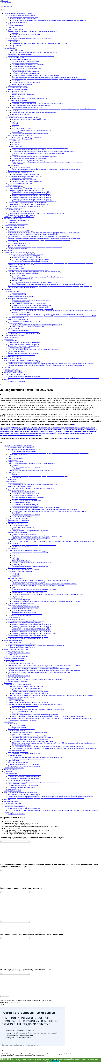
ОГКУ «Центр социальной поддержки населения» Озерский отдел (30, 38)
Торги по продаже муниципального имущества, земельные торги (34, 112)
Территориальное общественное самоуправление (20, 360)
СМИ (10, 24)
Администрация (9, 49)
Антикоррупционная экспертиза (19, 243)
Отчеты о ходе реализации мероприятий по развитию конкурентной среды (37, 325)
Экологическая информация (13, 372)
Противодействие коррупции (14, 227)
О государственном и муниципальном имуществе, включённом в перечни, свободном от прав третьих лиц (48, 314)
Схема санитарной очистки (17, 351)
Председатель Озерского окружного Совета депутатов (26, 188)
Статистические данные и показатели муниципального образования (31, 56)
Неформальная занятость (16, 317)
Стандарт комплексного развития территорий (23, 344)
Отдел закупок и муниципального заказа (25, 61)
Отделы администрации (16, 57)
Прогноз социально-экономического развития (23, 332)
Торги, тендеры (13, 110)
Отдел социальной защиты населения (24, 66)
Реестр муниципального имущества (20, 135)
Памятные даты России (16, 268)
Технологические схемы (20, 93)
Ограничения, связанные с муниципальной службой (29, 158)
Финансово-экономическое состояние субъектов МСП (30, 307)
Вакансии (15, 155)
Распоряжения (13, 116)
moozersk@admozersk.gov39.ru (15, 1004)
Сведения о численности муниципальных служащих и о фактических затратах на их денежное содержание (44, 238)
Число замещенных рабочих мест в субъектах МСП (29, 303)
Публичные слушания (15, 26)
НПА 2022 (15, 126)
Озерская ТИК (13, 40)
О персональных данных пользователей (25, 174)
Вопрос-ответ (8, 339)
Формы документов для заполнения (24, 179)
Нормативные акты (14, 210)
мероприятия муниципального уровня (25, 273)
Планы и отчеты (13, 241)
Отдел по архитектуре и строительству (25, 63)
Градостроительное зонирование (19, 348)
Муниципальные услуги (16, 91)
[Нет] (59, 1061)
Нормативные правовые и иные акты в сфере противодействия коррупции (33, 234)
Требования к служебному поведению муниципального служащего (34, 156)
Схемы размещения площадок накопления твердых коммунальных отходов (33, 349)
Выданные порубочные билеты (18, 87)
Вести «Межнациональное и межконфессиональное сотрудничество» (35, 282)
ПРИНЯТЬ (55, 1061)
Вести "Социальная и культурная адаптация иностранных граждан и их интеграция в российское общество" (48, 284)
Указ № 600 (16, 141)
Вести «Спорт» (17, 280)
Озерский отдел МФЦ (15, 29)
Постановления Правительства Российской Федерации (30, 259)
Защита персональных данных (18, 172)
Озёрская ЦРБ (12, 27)
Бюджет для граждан (19, 294)
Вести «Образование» (19, 275)
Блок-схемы (16, 36)
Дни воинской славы (15, 266)
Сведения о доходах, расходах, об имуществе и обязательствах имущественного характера (38, 236)
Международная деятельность (18, 319)
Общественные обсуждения (17, 86)
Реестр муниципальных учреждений (24, 18)
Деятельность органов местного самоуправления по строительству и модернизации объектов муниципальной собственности (54, 109)
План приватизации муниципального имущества (24, 137)
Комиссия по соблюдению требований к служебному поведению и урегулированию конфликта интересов (44, 233)
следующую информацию (69, 438)
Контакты (7, 379)
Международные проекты (12, 358)
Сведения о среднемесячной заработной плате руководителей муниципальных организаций (39, 240)
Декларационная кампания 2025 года (20, 231)
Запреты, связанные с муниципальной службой (28, 160)
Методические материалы (16, 245)
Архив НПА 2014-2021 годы (21, 128)
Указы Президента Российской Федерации (26, 256)
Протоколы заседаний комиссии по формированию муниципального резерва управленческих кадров (46, 169)
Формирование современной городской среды (23, 346)
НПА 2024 (15, 123)
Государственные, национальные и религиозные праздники (28, 270)
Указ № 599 (16, 142)
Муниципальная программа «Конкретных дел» (24, 107)
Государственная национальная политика (18, 252)
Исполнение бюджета (19, 293)
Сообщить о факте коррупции (18, 248)
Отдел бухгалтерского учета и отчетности (26, 72)
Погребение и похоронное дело (14, 374)
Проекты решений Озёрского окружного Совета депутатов (28, 204)
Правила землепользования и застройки (21, 355)
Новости (15, 33)
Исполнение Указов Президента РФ (20, 139)
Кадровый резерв (14, 165)
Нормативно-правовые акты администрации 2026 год (30, 119)
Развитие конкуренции (15, 323)
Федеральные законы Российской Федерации (27, 257)
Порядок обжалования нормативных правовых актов (30, 133)
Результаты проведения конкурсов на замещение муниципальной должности (38, 153)
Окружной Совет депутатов (13, 187)
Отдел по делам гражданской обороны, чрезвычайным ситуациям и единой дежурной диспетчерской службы (49, 79)
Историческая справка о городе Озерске (21, 15)
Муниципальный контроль (13, 218)
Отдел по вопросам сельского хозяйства (25, 73)
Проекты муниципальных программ (24, 102)
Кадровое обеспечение (15, 146)
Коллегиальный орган (11, 337)
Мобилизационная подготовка (22, 84)
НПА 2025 (15, 121)
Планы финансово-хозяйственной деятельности (24, 321)
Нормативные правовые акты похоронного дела (24, 376)
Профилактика (13, 222)
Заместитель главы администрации (20, 54)
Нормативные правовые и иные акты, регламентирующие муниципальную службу (40, 148)
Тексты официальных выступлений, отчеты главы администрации (34, 52)
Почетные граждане (14, 45)
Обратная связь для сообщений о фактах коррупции (25, 206)
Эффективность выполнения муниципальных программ (31, 105)
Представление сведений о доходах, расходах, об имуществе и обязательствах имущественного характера (47, 162)
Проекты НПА (17, 132)
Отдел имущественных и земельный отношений (28, 64)
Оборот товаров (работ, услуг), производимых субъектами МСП (33, 305)
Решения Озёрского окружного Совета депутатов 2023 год (31, 197)
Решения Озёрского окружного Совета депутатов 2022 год (31, 199)
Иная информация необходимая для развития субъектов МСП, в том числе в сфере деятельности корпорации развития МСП (54, 316)
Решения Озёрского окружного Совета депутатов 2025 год (31, 194)
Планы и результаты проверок (18, 224)
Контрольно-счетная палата (13, 208)
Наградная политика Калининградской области (24, 176)
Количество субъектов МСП (21, 302)
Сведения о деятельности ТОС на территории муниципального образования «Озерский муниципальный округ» (46, 365)
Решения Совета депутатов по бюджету (21, 296)
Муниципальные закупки (20, 114)
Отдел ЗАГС (16, 80)
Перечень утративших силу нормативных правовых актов (31, 130)
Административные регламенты (23, 95)
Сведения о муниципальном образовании (18, 13)
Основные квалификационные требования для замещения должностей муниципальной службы (44, 151)
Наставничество (17, 164)
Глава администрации (15, 50)
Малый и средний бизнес (16, 298)
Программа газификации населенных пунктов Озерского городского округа (37, 103)
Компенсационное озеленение (18, 89)
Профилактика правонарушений (15, 225)
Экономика (8, 289)
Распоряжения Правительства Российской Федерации (30, 261)
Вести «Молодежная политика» (22, 279)
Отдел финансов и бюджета (21, 70)
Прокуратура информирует (13, 371)
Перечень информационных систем (20, 183)
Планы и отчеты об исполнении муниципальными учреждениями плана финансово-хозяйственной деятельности (50, 20)
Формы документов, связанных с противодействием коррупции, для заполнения (35, 247)
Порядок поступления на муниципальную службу (29, 149)
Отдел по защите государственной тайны (26, 82)
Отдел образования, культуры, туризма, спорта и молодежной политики (36, 75)
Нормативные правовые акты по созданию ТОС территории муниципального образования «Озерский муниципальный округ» (51, 363)
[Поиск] (19, 385)
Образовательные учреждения (18, 22)
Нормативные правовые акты (14, 335)
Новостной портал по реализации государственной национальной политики (34, 271)
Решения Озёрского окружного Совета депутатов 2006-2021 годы (34, 201)
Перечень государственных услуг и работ (26, 34)
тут (74, 424)
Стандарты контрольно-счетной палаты (21, 215)
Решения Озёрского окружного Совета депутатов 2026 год (31, 192)
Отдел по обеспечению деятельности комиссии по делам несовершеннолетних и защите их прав (44, 77)
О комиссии (16, 41)
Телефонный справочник (16, 381)
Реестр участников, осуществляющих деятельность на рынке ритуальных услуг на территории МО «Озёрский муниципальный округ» (53, 378)
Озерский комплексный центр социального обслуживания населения (31, 31)
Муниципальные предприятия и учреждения (23, 17)
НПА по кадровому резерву (21, 167)
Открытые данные (14, 185)
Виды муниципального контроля (19, 220)
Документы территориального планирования (23, 353)
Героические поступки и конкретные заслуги (27, 181)
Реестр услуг (16, 96)
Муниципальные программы (17, 100)
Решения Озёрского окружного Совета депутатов (24, 190)
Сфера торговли (13, 328)
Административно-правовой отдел (23, 59)
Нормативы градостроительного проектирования (24, 342)
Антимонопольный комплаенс (18, 330)
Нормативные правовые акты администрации (23, 118)
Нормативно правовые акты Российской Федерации (25, 254)
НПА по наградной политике (22, 178)
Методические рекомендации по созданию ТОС (24, 362)
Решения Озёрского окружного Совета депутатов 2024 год (31, 195)
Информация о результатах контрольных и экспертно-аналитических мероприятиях (36, 213)
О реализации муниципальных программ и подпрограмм (31, 300)
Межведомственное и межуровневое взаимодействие (30, 98)
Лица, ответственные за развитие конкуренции (28, 326)
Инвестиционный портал (12, 356)
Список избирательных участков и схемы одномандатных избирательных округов (39, 43)
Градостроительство (10, 340)
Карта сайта (8, 367)
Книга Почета (12, 47)
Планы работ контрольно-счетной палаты (22, 211)
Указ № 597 (16, 144)
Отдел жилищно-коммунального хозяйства (26, 68)
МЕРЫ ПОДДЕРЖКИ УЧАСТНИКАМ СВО (19, 217)
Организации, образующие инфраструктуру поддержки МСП (32, 309)
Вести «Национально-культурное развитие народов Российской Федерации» (38, 277)
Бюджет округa (13, 291)
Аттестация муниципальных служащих (21, 171)
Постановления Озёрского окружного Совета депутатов (27, 202)
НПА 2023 (15, 125)
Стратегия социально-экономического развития (24, 333)
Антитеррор (8, 250)
